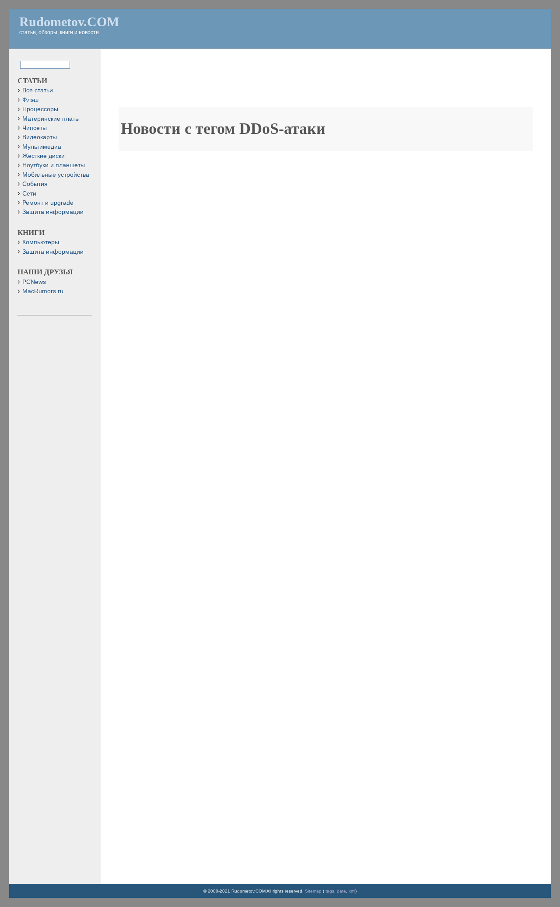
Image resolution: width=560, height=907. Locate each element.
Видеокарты (39, 137)
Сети (29, 193)
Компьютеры (40, 242)
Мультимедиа (41, 147)
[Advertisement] (326, 82)
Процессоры (40, 109)
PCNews (34, 282)
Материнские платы (51, 119)
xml (352, 891)
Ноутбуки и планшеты (53, 165)
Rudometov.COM (69, 21)
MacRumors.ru (42, 291)
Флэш (30, 100)
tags (330, 891)
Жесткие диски (43, 156)
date (341, 891)
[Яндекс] (27, 64)
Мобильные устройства (55, 175)
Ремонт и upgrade (48, 203)
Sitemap (313, 891)
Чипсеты (34, 128)
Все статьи (37, 90)
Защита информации (53, 212)
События (35, 184)
